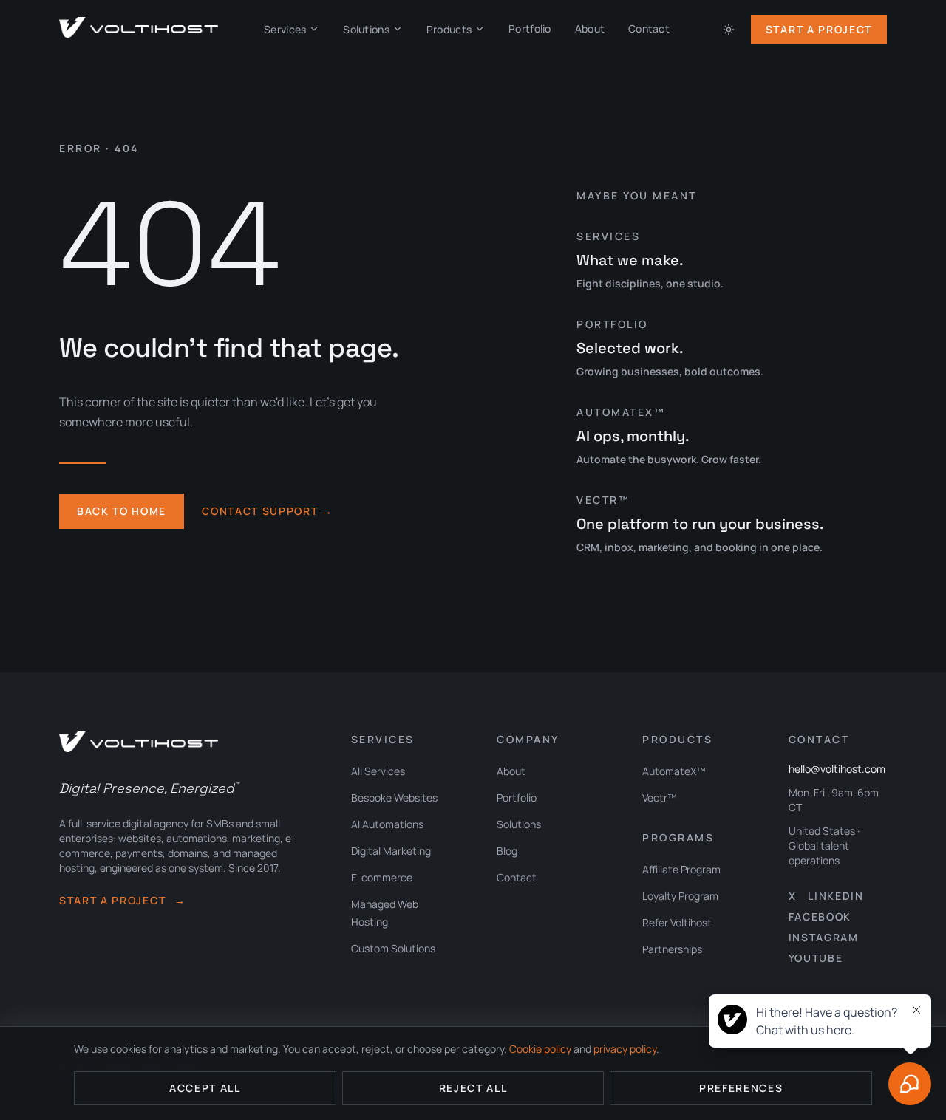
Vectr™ (659, 798)
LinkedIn (835, 896)
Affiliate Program (681, 869)
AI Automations (387, 824)
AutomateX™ (674, 771)
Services (285, 29)
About (590, 28)
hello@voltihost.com (837, 769)
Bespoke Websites (394, 798)
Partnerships (672, 949)
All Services (378, 771)
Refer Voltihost (677, 922)
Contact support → (267, 511)
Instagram (824, 937)
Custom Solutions (393, 948)
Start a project (122, 900)
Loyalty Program (680, 896)
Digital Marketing (391, 851)
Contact (649, 28)
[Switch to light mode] (728, 29)
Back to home (121, 511)
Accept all (205, 1088)
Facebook (820, 916)
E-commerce (381, 877)
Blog (507, 851)
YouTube (816, 958)
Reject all (473, 1088)
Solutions (366, 29)
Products (449, 29)
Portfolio (529, 28)
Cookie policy (540, 1049)
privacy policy (624, 1049)
